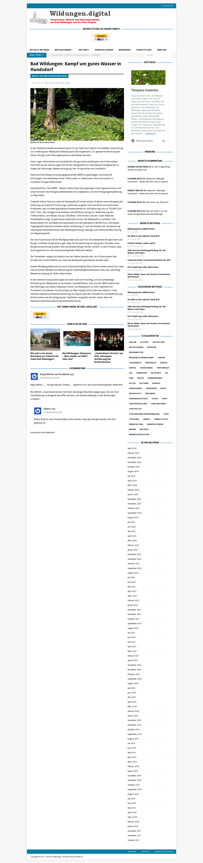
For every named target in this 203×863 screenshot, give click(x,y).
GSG (130, 373)
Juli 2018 (131, 799)
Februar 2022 (133, 600)
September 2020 (135, 679)
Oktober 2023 (133, 508)
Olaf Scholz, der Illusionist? (157, 202)
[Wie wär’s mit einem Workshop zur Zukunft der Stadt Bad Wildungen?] (45, 339)
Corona (161, 358)
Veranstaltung (136, 424)
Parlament (150, 394)
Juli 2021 (131, 633)
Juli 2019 (131, 743)
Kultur (132, 383)
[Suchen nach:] (159, 55)
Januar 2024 (133, 494)
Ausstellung (159, 342)
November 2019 (134, 725)
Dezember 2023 (134, 499)
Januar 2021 (133, 660)
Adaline (132, 342)
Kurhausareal (135, 388)
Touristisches (143, 50)
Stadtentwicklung (138, 404)
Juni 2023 (132, 527)
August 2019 (133, 739)
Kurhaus (156, 383)
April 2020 (132, 702)
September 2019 (135, 734)
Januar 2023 (133, 550)
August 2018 (133, 794)
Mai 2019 (132, 752)
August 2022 (133, 573)
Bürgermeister (136, 352)
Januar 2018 (133, 826)
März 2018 (132, 817)
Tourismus (134, 419)
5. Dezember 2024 (136, 270)
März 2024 (132, 485)
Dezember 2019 (134, 720)
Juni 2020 (132, 693)
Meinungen (124, 50)
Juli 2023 (131, 522)
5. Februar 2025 (135, 239)
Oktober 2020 (133, 674)
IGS (166, 373)
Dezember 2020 (134, 665)
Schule (155, 399)
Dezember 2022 (134, 554)
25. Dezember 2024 (136, 246)
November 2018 (134, 780)
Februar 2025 (133, 453)
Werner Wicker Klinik (139, 435)
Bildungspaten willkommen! (141, 229)
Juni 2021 (132, 637)
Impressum (132, 852)
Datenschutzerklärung (164, 852)
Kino (131, 378)
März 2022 (132, 596)
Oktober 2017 (133, 840)
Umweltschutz (161, 419)
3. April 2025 (134, 232)
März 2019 (132, 762)
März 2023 (132, 540)
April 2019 (132, 757)
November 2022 (134, 559)
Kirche (140, 378)
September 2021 (135, 623)
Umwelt (146, 419)
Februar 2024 (133, 490)
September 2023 (135, 513)
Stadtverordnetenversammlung (144, 414)
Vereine (132, 429)
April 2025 (132, 448)
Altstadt (144, 342)
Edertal (132, 368)
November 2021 (134, 614)
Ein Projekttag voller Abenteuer (143, 267)
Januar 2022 (133, 605)
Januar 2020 (133, 716)
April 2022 (132, 591)
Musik (163, 388)
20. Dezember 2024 (136, 256)
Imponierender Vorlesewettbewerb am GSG (149, 260)
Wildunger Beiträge (150, 286)
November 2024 (134, 462)
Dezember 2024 (134, 457)
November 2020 (134, 670)
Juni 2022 (132, 582)
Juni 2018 (132, 803)
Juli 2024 (131, 476)
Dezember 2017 (134, 831)
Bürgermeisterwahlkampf (141, 358)
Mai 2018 (132, 808)
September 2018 (135, 789)
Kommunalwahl (155, 378)
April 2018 (132, 812)
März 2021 (132, 651)
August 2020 (133, 683)
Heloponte (156, 373)
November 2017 (134, 835)
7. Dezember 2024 (136, 263)
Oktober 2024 (133, 467)
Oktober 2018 (133, 785)
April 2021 (132, 646)
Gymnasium (141, 373)
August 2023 (133, 517)
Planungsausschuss (138, 399)
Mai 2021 (132, 642)
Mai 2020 (132, 697)
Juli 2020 (131, 688)
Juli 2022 (131, 577)
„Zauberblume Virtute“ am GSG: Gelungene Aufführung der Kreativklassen (108, 357)
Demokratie (150, 363)
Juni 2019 (132, 748)
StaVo (166, 414)
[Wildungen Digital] (70, 23)
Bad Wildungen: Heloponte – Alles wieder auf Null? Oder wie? (76, 356)
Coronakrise (135, 363)
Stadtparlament (158, 404)
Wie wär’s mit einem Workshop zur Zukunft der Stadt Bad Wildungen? (44, 356)
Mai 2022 (132, 587)
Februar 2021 (133, 656)
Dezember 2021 (134, 610)
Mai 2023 (132, 531)
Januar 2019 (133, 771)
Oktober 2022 (133, 563)
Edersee (163, 363)
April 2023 (132, 536)
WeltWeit (84, 50)
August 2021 (133, 628)
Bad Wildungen (63, 50)
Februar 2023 (133, 545)
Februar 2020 (133, 711)
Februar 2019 (133, 766)
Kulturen (143, 383)
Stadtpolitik (135, 409)
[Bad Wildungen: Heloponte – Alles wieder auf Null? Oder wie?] (77, 339)
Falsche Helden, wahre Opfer (141, 243)
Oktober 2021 (133, 619)
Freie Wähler (163, 368)
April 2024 (132, 481)
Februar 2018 (133, 822)
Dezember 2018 (134, 776)
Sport (165, 399)
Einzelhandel (146, 368)
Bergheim (151, 347)
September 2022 (135, 568)
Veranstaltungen (104, 50)
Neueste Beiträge (150, 223)
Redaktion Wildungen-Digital (59, 83)
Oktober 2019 (133, 729)
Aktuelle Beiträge (39, 50)
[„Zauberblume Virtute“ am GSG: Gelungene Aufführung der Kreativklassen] (109, 339)
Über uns (161, 50)
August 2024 (133, 471)
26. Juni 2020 (39, 83)
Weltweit (144, 429)
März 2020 (132, 706)
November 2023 (134, 504)
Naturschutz (135, 394)
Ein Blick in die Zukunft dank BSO (144, 236)
